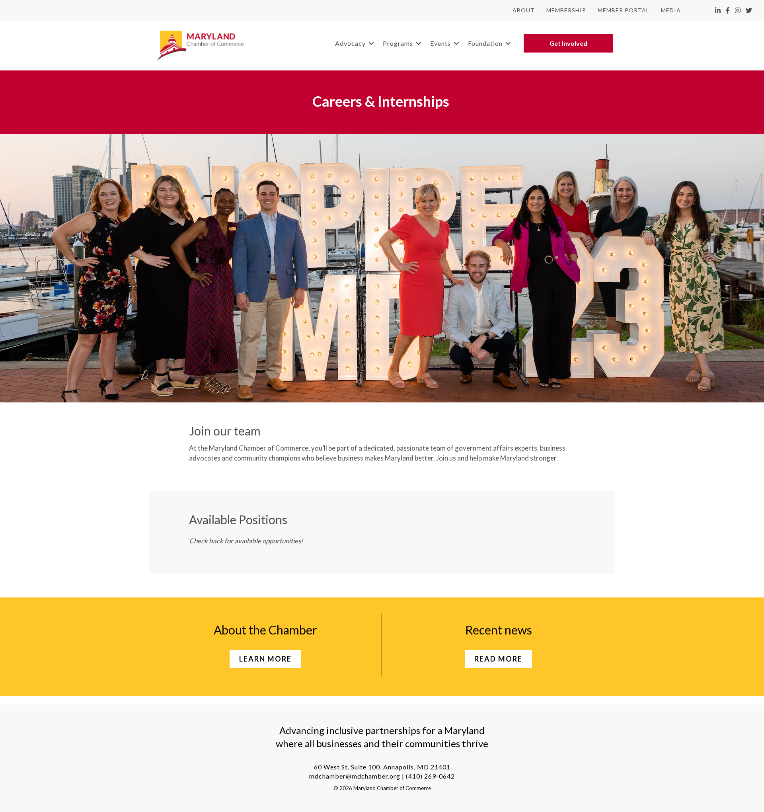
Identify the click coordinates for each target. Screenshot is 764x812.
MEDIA (671, 10)
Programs (398, 43)
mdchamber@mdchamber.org (354, 776)
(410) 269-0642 (430, 776)
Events (440, 43)
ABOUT (524, 10)
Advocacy (350, 43)
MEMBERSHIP (566, 10)
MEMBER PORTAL (623, 10)
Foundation (485, 43)
